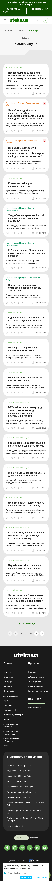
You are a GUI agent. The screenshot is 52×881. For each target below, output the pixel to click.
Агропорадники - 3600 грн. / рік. (22, 792)
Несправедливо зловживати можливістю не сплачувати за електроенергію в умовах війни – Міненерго (27, 77)
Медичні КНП (9, 710)
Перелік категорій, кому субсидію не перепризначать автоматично (24, 288)
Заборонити (41, 877)
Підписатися (37, 9)
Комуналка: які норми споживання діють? (20, 185)
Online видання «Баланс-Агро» (10, 732)
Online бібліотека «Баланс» (11, 739)
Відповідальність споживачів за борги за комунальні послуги (26, 319)
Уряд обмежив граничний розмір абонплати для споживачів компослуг (26, 218)
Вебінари (7, 686)
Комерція (7, 681)
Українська (21, 838)
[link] (26, 80)
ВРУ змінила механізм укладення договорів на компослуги (27, 474)
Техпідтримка (34, 681)
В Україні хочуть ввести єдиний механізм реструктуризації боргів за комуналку (26, 535)
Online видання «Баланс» (10, 725)
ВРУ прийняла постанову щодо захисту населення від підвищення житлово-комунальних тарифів (25, 412)
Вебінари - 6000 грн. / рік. (19, 797)
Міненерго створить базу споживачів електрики (22, 349)
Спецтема (8, 677)
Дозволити (26, 877)
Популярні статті (15, 826)
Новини (9, 68)
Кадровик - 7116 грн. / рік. (19, 770)
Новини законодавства (22, 402)
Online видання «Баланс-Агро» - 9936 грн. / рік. (25, 819)
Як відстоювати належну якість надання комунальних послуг (26, 504)
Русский (34, 838)
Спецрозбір (8, 691)
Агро (5, 700)
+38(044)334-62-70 (13, 10)
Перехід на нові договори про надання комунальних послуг (25, 567)
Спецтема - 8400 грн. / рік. (19, 765)
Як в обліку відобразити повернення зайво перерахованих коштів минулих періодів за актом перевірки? (26, 115)
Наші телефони (35, 686)
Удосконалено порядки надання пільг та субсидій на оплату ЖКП (26, 444)
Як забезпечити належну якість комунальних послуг (26, 379)
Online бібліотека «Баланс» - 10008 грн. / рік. (25, 804)
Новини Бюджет (12, 208)
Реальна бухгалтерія (13, 715)
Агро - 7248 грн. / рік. (17, 781)
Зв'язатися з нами (36, 677)
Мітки (6, 746)
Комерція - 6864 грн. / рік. (19, 776)
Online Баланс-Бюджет (15, 103)
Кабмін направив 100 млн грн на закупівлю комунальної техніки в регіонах (26, 253)
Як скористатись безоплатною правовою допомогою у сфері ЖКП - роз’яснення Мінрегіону (26, 598)
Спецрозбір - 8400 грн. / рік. (20, 787)
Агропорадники (10, 696)
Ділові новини (19, 68)
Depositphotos (34, 707)
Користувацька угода (38, 691)
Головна (7, 672)
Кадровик (7, 705)
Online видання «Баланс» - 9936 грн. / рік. (25, 811)
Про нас (32, 672)
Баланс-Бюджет (12, 141)
